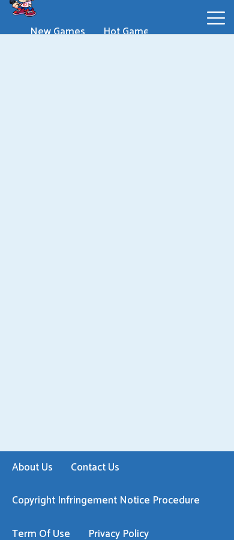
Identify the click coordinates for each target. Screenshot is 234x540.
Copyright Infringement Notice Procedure (106, 500)
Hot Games (128, 31)
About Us (32, 467)
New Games (57, 31)
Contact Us (95, 467)
